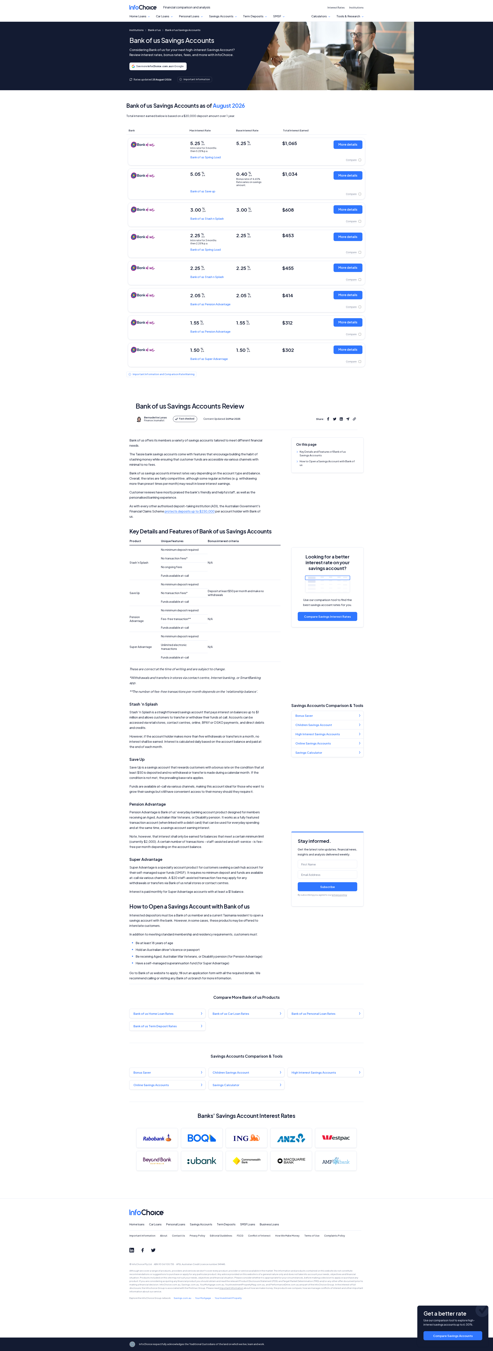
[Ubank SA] (202, 1161)
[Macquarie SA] (291, 1161)
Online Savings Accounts (313, 743)
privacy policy (339, 895)
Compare (351, 160)
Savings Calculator (308, 752)
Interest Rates (336, 7)
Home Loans (137, 16)
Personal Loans (189, 16)
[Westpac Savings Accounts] (336, 1138)
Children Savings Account (313, 725)
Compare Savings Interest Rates (327, 616)
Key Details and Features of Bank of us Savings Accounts (323, 453)
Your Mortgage (203, 1298)
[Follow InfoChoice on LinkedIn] (131, 1250)
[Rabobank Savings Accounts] (157, 1138)
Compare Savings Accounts (453, 1336)
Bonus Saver (304, 715)
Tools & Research (348, 16)
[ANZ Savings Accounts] (291, 1138)
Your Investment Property (228, 1298)
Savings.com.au (182, 1298)
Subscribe (327, 887)
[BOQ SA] (202, 1138)
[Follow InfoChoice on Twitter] (153, 1250)
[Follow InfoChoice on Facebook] (142, 1250)
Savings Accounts (221, 16)
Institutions (356, 7)
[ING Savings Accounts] (246, 1138)
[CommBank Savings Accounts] (246, 1161)
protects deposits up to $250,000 (190, 511)
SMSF (277, 16)
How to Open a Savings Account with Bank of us (327, 463)
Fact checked (186, 418)
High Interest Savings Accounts (317, 734)
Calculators (319, 16)
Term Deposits (253, 16)
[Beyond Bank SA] (157, 1161)
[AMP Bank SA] (336, 1161)
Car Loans (162, 16)
